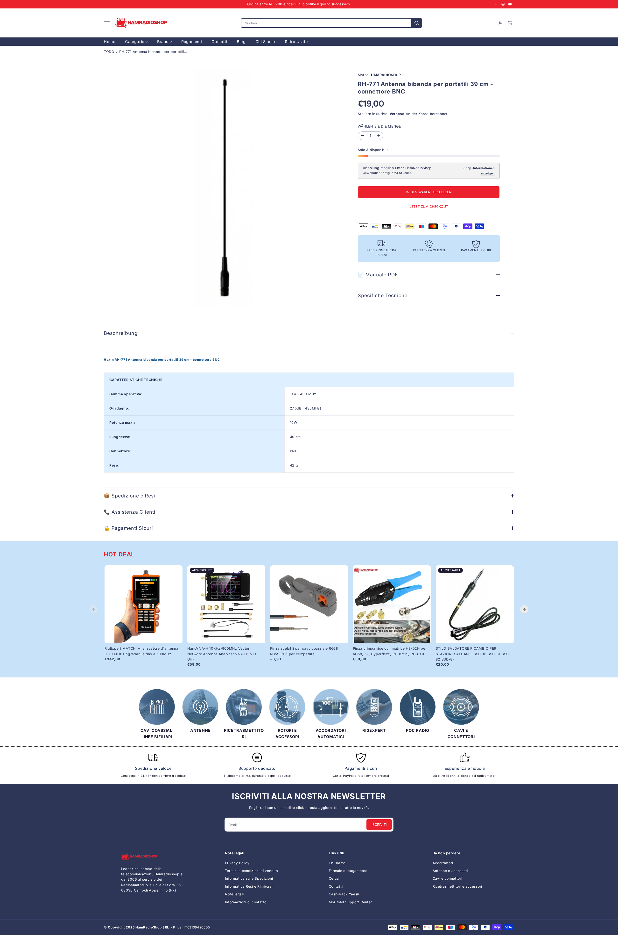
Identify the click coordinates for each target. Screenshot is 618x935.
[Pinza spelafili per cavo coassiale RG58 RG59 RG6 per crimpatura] (309, 604)
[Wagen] (510, 23)
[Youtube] (510, 4)
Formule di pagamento (348, 871)
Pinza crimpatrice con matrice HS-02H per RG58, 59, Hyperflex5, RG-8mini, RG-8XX (390, 651)
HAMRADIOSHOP (386, 75)
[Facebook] (496, 4)
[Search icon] (416, 23)
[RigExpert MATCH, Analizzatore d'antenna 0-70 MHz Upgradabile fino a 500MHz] (144, 604)
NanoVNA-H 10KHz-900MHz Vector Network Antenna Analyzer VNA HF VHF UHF (222, 653)
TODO (109, 52)
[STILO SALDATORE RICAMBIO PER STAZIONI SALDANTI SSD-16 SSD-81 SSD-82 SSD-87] (475, 604)
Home (109, 41)
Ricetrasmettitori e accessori (457, 886)
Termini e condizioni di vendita (251, 871)
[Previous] (94, 609)
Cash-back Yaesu (344, 894)
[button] (107, 23)
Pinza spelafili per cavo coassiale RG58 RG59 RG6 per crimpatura (304, 651)
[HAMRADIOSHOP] (141, 23)
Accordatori (443, 863)
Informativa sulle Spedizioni (249, 878)
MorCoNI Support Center (350, 902)
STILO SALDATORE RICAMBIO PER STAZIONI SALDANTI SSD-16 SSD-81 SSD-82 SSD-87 (473, 653)
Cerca (334, 878)
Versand (397, 114)
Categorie (135, 41)
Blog (241, 41)
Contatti (219, 41)
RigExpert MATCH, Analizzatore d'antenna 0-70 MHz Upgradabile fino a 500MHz (141, 651)
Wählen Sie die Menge (379, 126)
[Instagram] (503, 4)
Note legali (234, 894)
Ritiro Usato (296, 41)
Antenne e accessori (450, 871)
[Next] (524, 609)
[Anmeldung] (500, 23)
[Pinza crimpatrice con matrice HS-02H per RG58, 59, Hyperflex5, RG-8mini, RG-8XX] (392, 604)
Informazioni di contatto (246, 902)
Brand (163, 41)
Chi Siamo (265, 41)
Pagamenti (191, 41)
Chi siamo (337, 863)
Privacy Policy (237, 863)
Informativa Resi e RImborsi (249, 886)
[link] (153, 856)
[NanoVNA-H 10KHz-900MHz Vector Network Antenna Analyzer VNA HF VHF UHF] (226, 604)
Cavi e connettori (447, 878)
